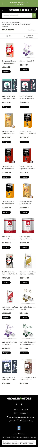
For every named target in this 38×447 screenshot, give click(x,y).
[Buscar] (34, 15)
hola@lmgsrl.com (22, 413)
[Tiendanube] (19, 434)
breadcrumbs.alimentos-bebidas (12, 24)
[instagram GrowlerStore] (16, 404)
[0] (35, 9)
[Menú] (2, 10)
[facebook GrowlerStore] (21, 404)
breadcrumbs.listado (12, 22)
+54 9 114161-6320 (22, 409)
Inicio (3, 22)
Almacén (27, 24)
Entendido (30, 443)
